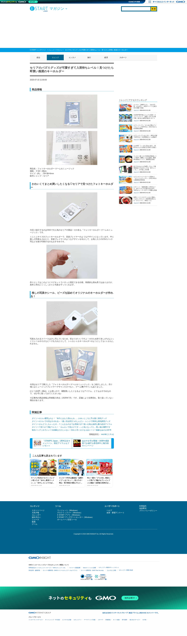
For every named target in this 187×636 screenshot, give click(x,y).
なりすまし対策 (111, 570)
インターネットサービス (36, 619)
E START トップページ (38, 50)
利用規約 (142, 506)
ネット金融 (116, 619)
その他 (144, 619)
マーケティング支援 (89, 619)
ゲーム (34, 524)
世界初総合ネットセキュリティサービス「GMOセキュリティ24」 (47, 567)
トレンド (51, 50)
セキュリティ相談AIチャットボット (109, 567)
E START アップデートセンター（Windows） (75, 517)
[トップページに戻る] (39, 9)
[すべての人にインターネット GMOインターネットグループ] (169, 2)
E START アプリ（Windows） (69, 515)
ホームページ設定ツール (67, 519)
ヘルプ (109, 510)
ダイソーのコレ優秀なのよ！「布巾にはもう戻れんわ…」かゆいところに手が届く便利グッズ (69, 418)
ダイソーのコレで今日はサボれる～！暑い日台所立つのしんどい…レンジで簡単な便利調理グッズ (71, 421)
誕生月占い (36, 517)
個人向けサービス (135, 619)
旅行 (89, 57)
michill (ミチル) (107, 434)
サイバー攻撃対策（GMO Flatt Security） (93, 570)
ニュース (35, 519)
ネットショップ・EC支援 (52, 619)
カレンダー (36, 515)
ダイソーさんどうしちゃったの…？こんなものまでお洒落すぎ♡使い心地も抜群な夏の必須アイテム (72, 424)
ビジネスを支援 (66, 619)
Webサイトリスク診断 (89, 567)
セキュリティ (77, 619)
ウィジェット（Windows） (68, 510)
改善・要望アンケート (115, 513)
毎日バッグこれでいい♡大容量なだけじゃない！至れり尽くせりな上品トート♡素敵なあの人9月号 (71, 430)
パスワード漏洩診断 (74, 567)
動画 (33, 522)
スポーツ (123, 57)
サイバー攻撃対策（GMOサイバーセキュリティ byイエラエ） (60, 570)
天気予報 (35, 513)
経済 (106, 57)
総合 (38, 57)
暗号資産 (124, 619)
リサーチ (100, 619)
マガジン (59, 50)
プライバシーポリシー (148, 511)
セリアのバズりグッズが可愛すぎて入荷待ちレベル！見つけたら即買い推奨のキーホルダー (96, 50)
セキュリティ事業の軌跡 (126, 570)
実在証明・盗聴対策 (34, 570)
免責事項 (142, 508)
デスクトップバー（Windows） (69, 513)
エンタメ (72, 57)
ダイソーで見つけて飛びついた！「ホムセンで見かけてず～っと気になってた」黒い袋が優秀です (71, 427)
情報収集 (108, 619)
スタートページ (38, 510)
